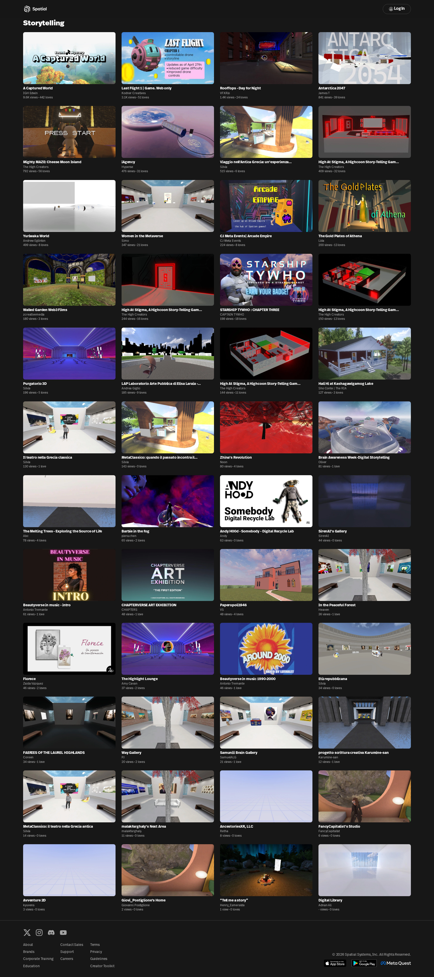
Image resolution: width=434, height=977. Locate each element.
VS (222, 610)
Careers (66, 959)
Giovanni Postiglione (136, 905)
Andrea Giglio (131, 388)
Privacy (96, 952)
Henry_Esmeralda (232, 905)
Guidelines (98, 959)
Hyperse (127, 167)
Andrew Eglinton (34, 240)
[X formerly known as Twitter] (27, 933)
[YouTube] (63, 933)
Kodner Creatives (134, 93)
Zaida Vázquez (33, 683)
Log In (399, 9)
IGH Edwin (30, 93)
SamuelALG (228, 757)
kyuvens (28, 905)
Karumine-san (328, 757)
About (28, 945)
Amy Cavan (129, 683)
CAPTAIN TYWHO (232, 314)
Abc (26, 536)
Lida (321, 240)
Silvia (223, 167)
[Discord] (51, 933)
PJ (123, 757)
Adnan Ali (325, 905)
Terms (95, 945)
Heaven (323, 610)
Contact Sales (71, 945)
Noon (223, 462)
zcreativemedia (33, 314)
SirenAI (323, 536)
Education (31, 966)
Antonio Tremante (35, 610)
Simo (125, 240)
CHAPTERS (129, 610)
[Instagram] (39, 933)
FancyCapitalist (329, 831)
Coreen (28, 757)
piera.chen (129, 536)
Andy (223, 536)
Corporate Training (38, 959)
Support (67, 952)
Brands (28, 952)
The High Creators (35, 167)
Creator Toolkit (102, 966)
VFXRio (225, 93)
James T (324, 93)
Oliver (322, 462)
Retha (224, 831)
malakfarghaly (131, 831)
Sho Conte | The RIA (332, 388)
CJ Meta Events (230, 240)
